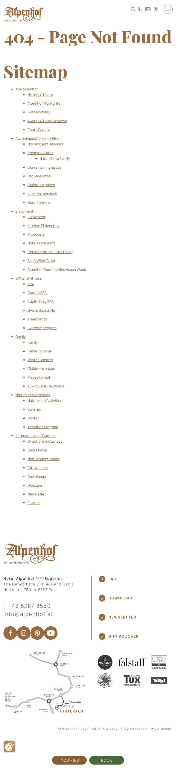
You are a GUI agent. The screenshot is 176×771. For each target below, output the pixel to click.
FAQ (112, 578)
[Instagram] (23, 633)
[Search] (133, 9)
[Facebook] (10, 633)
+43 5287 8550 (29, 605)
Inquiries (69, 760)
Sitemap (164, 729)
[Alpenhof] (23, 14)
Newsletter (122, 617)
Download (120, 598)
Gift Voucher (123, 636)
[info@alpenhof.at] (147, 9)
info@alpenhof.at (28, 613)
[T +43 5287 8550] (140, 9)
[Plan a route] (44, 681)
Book (106, 760)
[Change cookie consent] (9, 746)
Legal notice (91, 729)
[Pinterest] (37, 633)
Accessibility (143, 729)
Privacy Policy (117, 729)
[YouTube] (51, 633)
